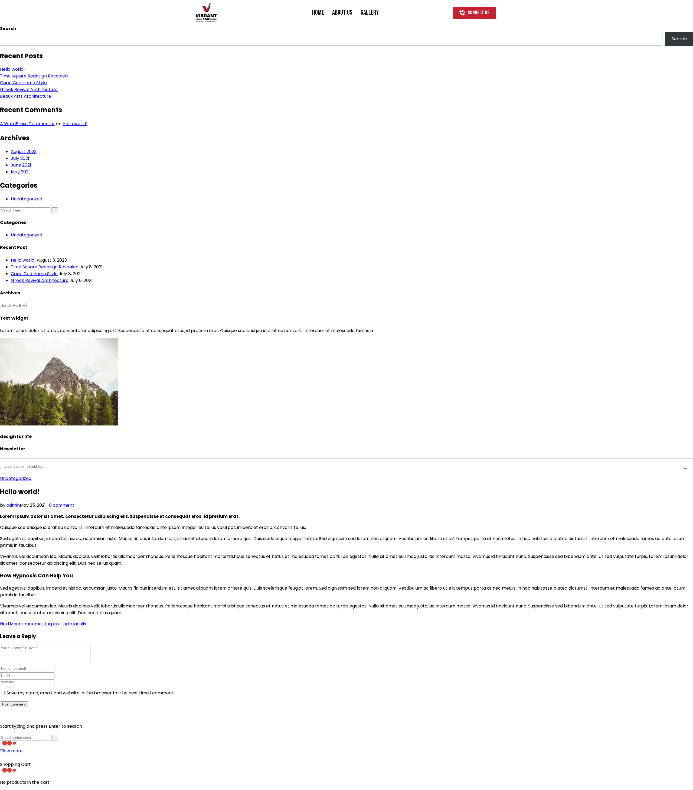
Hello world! (12, 69)
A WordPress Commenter (27, 124)
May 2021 (20, 172)
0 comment (61, 505)
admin (13, 505)
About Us (342, 12)
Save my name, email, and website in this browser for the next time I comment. (90, 693)
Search (8, 28)
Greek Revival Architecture (29, 89)
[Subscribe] (686, 467)
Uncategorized (26, 199)
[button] (474, 13)
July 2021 (20, 158)
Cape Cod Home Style (23, 83)
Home (318, 12)
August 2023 (24, 151)
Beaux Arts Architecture (25, 96)
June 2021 (21, 165)
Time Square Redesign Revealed (34, 76)
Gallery (370, 12)
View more (11, 751)
